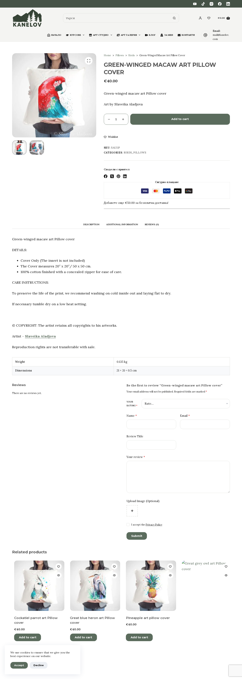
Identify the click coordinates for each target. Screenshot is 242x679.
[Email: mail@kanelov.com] (205, 35)
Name (131, 415)
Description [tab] (91, 224)
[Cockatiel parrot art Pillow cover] (37, 586)
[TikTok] (203, 4)
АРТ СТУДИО (101, 34)
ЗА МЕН (168, 34)
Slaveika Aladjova (40, 336)
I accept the (146, 524)
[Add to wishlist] (57, 566)
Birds (128, 152)
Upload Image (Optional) (142, 501)
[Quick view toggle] (57, 575)
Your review (135, 457)
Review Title (134, 436)
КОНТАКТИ (188, 34)
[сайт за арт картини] (27, 18)
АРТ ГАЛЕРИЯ (129, 34)
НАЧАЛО (56, 34)
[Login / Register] (200, 18)
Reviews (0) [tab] (152, 224)
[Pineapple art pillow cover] (149, 586)
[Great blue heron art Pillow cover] (93, 586)
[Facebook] (220, 4)
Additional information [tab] (122, 224)
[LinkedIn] (228, 4)
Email (185, 415)
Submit (136, 536)
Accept (19, 665)
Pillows (139, 152)
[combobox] (116, 18)
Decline (38, 665)
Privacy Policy (154, 524)
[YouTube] (195, 4)
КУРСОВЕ (75, 34)
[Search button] (174, 18)
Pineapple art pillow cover (146, 618)
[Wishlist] (208, 18)
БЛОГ (152, 34)
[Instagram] (211, 4)
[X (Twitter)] (112, 176)
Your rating (131, 403)
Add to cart (180, 119)
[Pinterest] (118, 176)
